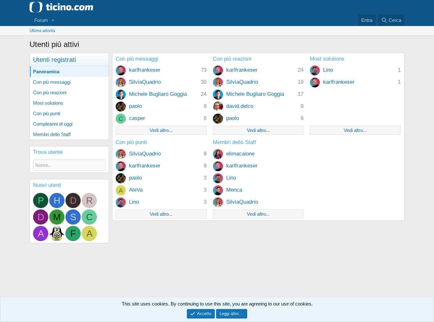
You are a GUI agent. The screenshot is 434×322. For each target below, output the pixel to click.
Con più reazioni (49, 92)
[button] (53, 20)
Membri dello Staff (52, 134)
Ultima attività (42, 30)
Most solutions (48, 103)
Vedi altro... (161, 130)
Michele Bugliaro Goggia (158, 94)
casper (137, 118)
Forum (41, 20)
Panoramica (46, 71)
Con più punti (46, 113)
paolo (135, 106)
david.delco (239, 106)
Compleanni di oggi (52, 124)
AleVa (136, 190)
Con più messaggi (52, 82)
